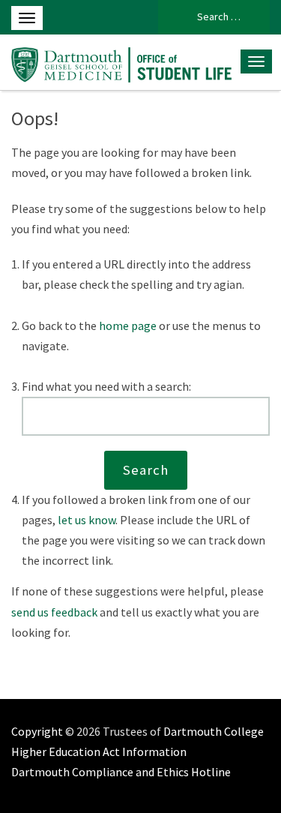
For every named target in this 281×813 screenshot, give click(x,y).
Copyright (37, 731)
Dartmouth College (213, 731)
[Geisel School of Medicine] (121, 62)
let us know (86, 519)
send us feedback (54, 612)
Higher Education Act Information (99, 751)
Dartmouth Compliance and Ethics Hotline (121, 771)
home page (128, 325)
